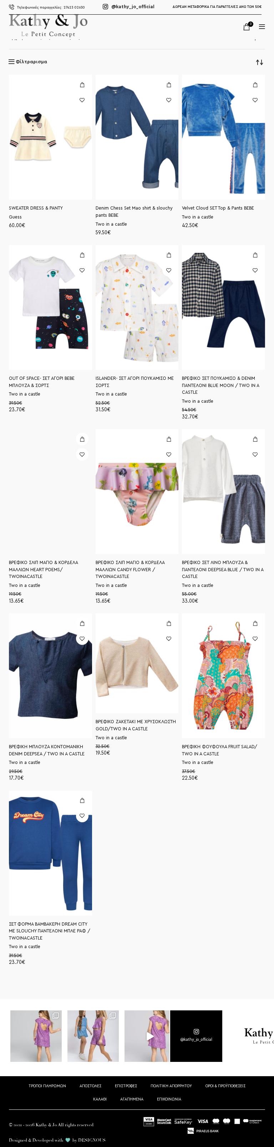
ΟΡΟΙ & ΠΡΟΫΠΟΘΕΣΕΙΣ (225, 1086)
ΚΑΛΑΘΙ (100, 1099)
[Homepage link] (48, 35)
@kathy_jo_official (132, 6)
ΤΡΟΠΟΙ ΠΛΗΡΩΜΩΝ (47, 1086)
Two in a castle (111, 224)
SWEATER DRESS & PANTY (36, 208)
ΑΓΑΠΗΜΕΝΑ (131, 1099)
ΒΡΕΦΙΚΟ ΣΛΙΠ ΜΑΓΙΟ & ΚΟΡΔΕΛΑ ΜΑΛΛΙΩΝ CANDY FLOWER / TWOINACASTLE (130, 569)
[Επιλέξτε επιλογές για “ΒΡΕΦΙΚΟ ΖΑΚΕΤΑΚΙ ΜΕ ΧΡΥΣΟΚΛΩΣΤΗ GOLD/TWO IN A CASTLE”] (168, 623)
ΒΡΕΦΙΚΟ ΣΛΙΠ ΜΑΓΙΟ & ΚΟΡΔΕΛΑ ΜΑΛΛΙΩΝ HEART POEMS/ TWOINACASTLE (43, 569)
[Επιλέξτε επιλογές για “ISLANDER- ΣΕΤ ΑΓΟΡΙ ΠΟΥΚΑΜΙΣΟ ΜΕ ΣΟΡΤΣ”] (168, 255)
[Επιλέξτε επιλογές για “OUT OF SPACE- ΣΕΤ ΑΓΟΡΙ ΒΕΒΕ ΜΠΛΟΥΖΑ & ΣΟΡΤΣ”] (82, 255)
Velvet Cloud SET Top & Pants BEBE (218, 208)
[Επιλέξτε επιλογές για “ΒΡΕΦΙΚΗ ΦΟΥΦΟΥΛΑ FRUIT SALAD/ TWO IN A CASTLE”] (255, 623)
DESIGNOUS (92, 1140)
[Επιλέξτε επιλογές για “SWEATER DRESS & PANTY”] (82, 84)
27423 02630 (51, 7)
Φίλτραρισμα (31, 61)
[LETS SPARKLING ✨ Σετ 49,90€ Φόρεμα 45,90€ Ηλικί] (36, 1036)
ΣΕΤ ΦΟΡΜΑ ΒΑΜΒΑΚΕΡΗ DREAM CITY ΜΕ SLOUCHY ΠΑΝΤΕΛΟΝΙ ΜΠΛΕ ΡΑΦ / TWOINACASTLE (49, 931)
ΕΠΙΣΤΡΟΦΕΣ (126, 1086)
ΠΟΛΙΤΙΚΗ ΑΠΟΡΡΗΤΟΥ (171, 1086)
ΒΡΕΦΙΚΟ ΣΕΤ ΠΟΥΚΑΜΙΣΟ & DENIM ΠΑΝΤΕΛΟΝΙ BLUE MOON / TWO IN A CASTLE (220, 385)
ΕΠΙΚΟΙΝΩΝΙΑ (169, 1099)
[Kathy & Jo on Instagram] (196, 1036)
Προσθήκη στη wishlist (82, 100)
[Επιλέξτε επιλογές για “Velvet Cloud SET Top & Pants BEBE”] (255, 84)
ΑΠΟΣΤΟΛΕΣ (90, 1086)
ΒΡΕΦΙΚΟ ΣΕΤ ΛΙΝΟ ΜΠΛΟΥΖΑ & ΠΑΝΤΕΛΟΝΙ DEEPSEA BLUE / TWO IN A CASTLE (222, 569)
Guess (15, 217)
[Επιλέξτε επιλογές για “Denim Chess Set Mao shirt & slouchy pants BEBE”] (168, 84)
